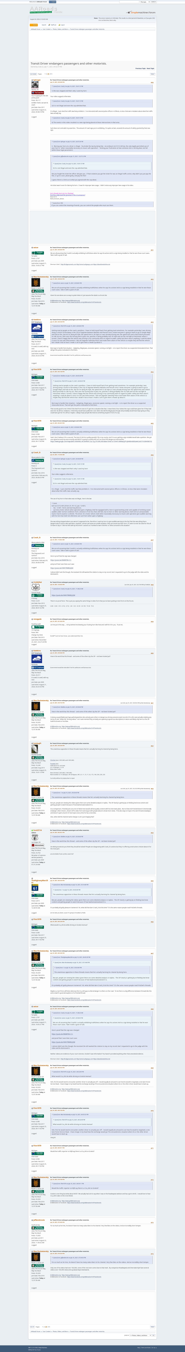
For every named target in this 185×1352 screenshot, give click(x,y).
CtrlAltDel (37, 582)
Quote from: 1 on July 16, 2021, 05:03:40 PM (66, 793)
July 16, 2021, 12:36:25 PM (57, 584)
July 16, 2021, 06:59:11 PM (57, 1148)
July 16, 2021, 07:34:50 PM (57, 1222)
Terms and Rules (145, 1347)
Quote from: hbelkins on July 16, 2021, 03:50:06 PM (68, 707)
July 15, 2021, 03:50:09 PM (57, 82)
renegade (37, 619)
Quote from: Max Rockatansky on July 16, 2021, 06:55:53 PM (70, 1114)
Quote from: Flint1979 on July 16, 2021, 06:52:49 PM (68, 1072)
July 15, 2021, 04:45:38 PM (57, 322)
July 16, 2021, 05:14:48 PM (57, 788)
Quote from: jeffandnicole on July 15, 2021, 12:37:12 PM (69, 156)
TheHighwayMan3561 (39, 881)
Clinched (52, 760)
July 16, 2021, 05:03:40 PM (57, 745)
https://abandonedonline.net (101, 264)
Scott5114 (37, 830)
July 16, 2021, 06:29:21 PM (57, 832)
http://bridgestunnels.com (68, 264)
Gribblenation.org (55, 300)
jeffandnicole (39, 1220)
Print (152, 74)
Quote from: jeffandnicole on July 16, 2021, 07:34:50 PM (69, 1258)
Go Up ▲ (154, 1347)
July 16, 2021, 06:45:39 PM (57, 880)
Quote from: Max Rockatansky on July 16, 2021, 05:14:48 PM (70, 885)
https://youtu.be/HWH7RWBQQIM (61, 568)
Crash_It (36, 452)
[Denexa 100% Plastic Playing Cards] (32, 869)
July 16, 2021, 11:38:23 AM (57, 540)
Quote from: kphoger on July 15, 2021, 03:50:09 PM (68, 459)
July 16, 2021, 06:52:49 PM (57, 921)
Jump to (126, 1335)
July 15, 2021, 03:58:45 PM (57, 249)
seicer (35, 247)
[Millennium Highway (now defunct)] (32, 361)
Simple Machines (42, 1347)
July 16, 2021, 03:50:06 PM (57, 653)
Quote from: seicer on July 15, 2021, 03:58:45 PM (67, 283)
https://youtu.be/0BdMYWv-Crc (60, 560)
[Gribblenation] (32, 311)
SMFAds (30, 1349)
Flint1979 (37, 369)
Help (138, 1347)
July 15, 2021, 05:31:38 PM (57, 371)
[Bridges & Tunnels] (32, 268)
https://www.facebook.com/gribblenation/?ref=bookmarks (84, 302)
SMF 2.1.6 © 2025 (33, 1347)
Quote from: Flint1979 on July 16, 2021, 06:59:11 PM (68, 1184)
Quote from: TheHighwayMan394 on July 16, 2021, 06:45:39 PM (71, 957)
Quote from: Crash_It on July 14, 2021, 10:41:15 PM (68, 86)
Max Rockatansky (41, 277)
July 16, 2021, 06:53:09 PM (57, 953)
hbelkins (37, 319)
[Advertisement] (92, 46)
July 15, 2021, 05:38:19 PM (57, 423)
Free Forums (37, 1349)
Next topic (150, 68)
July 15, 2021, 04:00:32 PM (57, 279)
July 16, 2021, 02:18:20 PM (57, 621)
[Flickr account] (32, 777)
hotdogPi (37, 743)
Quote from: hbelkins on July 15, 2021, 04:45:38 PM (68, 376)
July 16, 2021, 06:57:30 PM (57, 1110)
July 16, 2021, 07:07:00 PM (57, 1179)
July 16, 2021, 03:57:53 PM (57, 703)
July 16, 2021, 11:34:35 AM (57, 454)
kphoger (37, 80)
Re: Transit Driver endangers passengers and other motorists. (69, 80)
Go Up (32, 1327)
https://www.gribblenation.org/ (71, 300)
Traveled (52, 764)
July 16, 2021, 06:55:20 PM (57, 1008)
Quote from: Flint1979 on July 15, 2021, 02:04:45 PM (68, 326)
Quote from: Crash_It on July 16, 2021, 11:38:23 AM (68, 589)
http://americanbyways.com (84, 264)
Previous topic (141, 68)
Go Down (33, 74)
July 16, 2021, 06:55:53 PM (57, 1067)
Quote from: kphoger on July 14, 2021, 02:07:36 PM (68, 141)
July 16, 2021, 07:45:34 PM (57, 1253)
